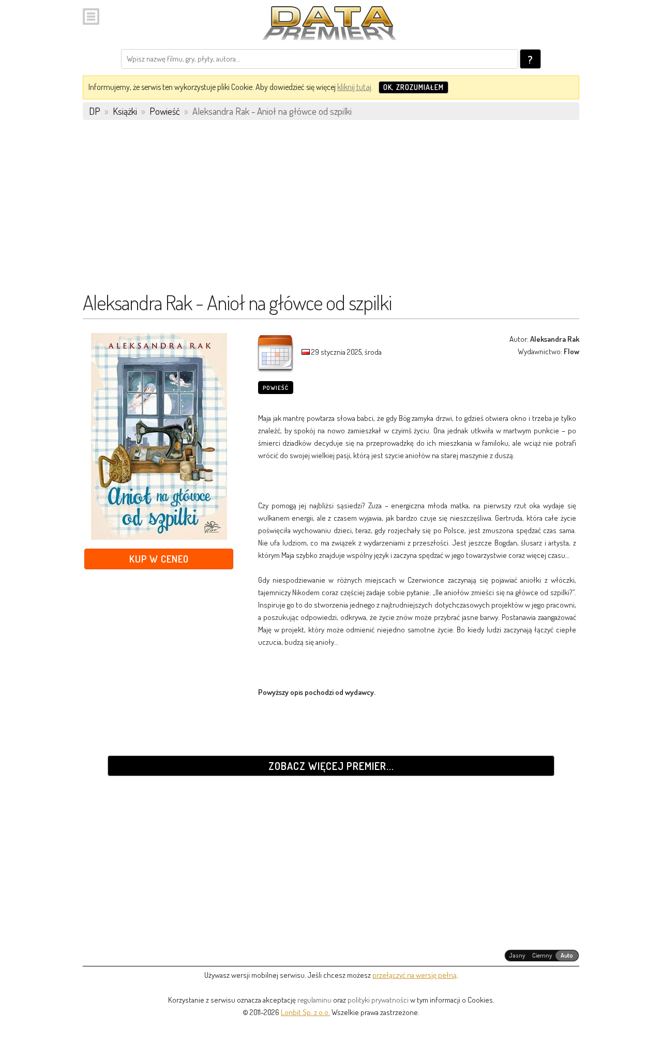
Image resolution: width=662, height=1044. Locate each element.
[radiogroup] (541, 955)
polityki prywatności (378, 1000)
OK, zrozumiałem (413, 87)
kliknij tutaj (354, 87)
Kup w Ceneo (159, 559)
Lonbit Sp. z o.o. (305, 1012)
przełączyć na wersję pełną (414, 975)
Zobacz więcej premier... (331, 766)
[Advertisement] (331, 210)
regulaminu (314, 1000)
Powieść (276, 387)
